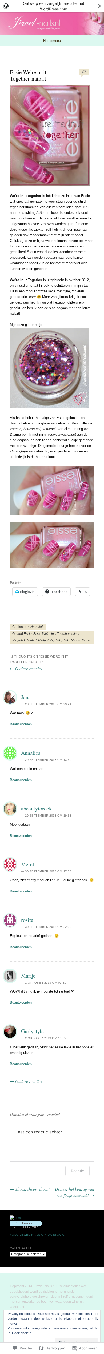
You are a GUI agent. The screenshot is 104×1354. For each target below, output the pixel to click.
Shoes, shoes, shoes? (30, 1189)
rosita (27, 919)
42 (84, 71)
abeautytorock (36, 808)
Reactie (77, 1170)
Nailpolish (45, 640)
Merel (27, 864)
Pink (57, 640)
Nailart (32, 640)
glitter (75, 634)
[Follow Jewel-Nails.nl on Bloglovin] (26, 1227)
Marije (28, 975)
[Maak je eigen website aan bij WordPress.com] (52, 6)
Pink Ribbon (71, 640)
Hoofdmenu (52, 41)
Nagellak (36, 627)
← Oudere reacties (26, 668)
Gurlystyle (32, 1031)
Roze (86, 640)
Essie (28, 634)
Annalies (30, 752)
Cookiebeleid (21, 1333)
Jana (26, 697)
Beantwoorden (21, 724)
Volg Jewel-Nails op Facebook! (37, 1234)
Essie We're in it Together (51, 634)
